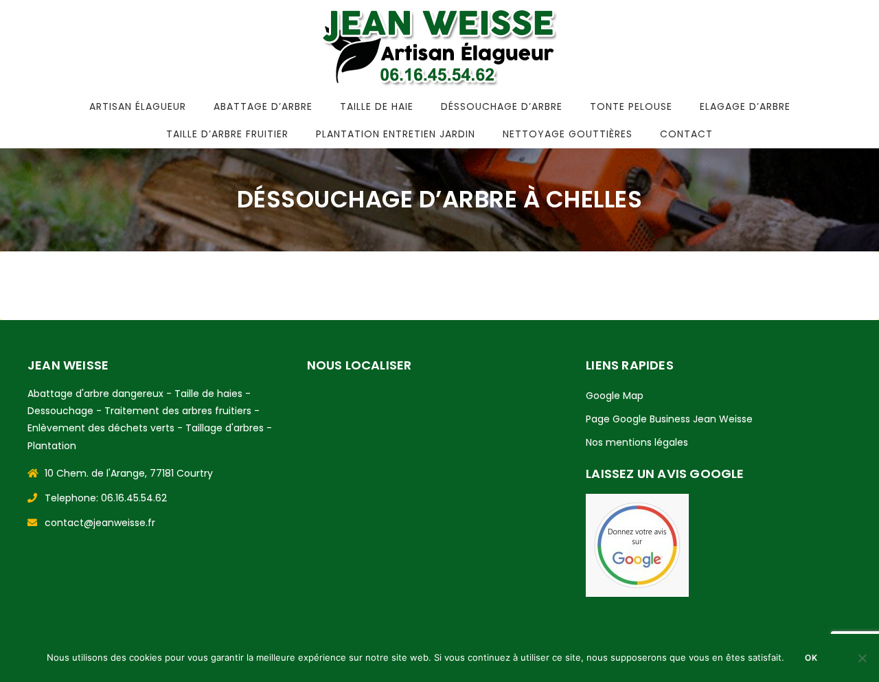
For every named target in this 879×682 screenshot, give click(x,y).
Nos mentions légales (637, 442)
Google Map (614, 395)
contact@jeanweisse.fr (100, 523)
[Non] (862, 658)
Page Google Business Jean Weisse (669, 419)
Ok (811, 657)
